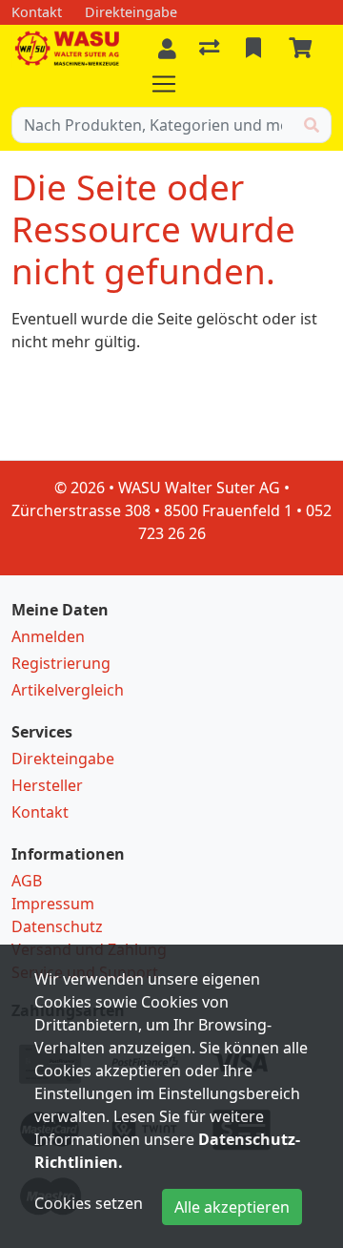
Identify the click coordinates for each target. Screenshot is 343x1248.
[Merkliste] (255, 49)
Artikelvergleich (67, 689)
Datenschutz (57, 926)
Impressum (52, 903)
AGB (26, 880)
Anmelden (48, 636)
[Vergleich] (211, 49)
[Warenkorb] (304, 49)
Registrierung (61, 663)
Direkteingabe (62, 758)
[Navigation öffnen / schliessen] (171, 84)
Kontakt (40, 811)
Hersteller (47, 785)
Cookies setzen (88, 1203)
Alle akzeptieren (232, 1206)
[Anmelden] (167, 48)
